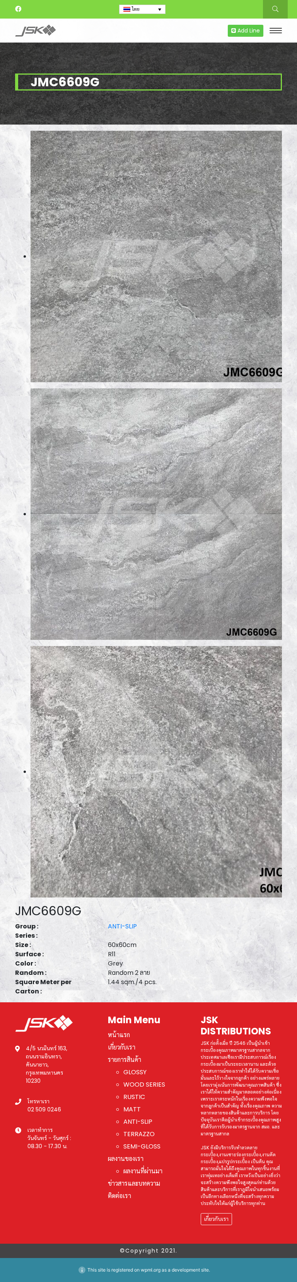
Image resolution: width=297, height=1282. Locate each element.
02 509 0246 (44, 1109)
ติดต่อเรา (119, 1195)
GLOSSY (135, 1072)
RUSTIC (134, 1096)
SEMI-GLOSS (141, 1146)
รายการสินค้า (124, 1059)
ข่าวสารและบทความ (134, 1183)
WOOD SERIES (144, 1084)
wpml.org (150, 1270)
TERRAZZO (139, 1134)
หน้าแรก (119, 1035)
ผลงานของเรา (125, 1158)
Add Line (248, 30)
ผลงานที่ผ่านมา (142, 1171)
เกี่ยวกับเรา (121, 1047)
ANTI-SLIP (122, 926)
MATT (132, 1109)
